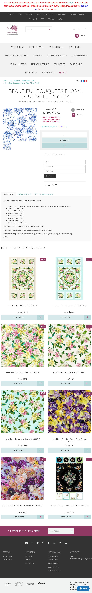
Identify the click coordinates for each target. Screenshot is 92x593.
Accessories (79, 55)
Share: (78, 81)
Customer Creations (77, 14)
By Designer (56, 47)
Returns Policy (53, 563)
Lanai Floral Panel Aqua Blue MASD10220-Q (69, 306)
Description (8, 194)
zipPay (60, 19)
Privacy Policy (53, 560)
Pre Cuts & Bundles (16, 55)
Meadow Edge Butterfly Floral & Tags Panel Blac (69, 506)
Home (5, 81)
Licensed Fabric (40, 64)
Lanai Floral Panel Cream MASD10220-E (22, 306)
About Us (28, 14)
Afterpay (51, 19)
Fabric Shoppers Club (44, 14)
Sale (64, 72)
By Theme (74, 47)
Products (11, 14)
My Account (81, 29)
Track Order (7, 560)
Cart (82, 36)
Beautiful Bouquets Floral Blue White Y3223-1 (22, 83)
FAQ (42, 19)
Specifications (24, 194)
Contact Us (33, 19)
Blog (20, 14)
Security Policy (53, 567)
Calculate (51, 176)
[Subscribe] (71, 531)
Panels (37, 55)
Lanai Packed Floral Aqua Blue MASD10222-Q (22, 372)
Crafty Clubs (61, 14)
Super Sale (48, 72)
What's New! (18, 47)
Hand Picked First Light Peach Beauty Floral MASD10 (22, 506)
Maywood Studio (29, 81)
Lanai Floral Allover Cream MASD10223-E (69, 372)
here (71, 3)
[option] (20, 124)
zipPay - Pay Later (55, 570)
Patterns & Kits (56, 55)
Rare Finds (76, 64)
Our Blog (28, 560)
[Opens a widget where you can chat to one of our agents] (83, 589)
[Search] (49, 29)
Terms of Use (53, 556)
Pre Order (59, 64)
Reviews (39, 194)
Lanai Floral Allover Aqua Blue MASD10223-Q (22, 439)
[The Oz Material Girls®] (12, 29)
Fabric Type (36, 47)
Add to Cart (19, 317)
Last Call (30, 72)
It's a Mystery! (18, 64)
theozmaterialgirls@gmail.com (79, 559)
